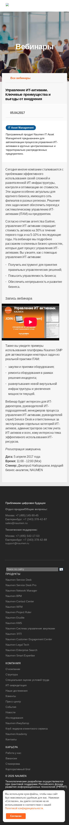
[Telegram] (16, 551)
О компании (13, 669)
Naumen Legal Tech (17, 644)
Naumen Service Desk (19, 579)
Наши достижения (17, 690)
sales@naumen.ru (16, 523)
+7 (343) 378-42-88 (35, 539)
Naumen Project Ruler (18, 612)
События (11, 707)
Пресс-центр (13, 701)
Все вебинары (20, 78)
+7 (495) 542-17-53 (27, 535)
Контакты (11, 739)
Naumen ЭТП (14, 633)
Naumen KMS (14, 623)
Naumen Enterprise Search (21, 650)
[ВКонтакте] (8, 551)
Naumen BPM (14, 596)
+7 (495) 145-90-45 (27, 515)
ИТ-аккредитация (16, 685)
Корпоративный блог (18, 769)
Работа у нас (13, 753)
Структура (12, 674)
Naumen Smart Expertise (20, 655)
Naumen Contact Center (20, 601)
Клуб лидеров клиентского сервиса (27, 728)
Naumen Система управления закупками (30, 628)
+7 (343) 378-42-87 (35, 519)
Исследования (14, 717)
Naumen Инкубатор (17, 723)
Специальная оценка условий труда (27, 679)
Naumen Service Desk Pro (21, 585)
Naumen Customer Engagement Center (29, 639)
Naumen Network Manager (21, 590)
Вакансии (11, 758)
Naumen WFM (14, 606)
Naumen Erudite (15, 617)
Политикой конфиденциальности (24, 808)
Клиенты (11, 696)
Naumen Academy (16, 734)
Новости (11, 712)
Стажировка (13, 763)
